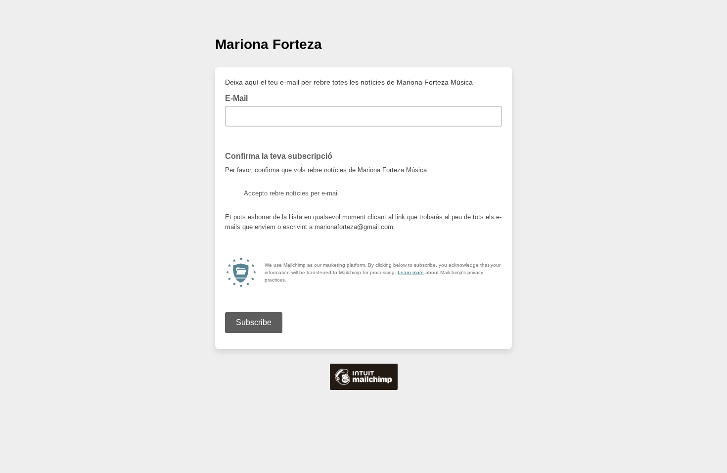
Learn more (411, 272)
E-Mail (239, 97)
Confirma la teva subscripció (278, 156)
